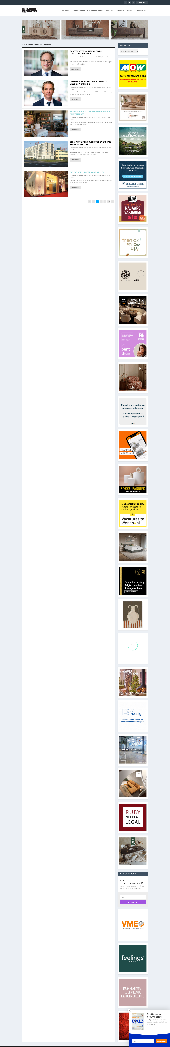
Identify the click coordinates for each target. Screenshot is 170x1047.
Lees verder (75, 71)
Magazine (109, 11)
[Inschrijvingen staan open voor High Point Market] (46, 125)
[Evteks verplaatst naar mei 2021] (46, 186)
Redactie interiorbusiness (86, 58)
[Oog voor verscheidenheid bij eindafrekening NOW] (46, 65)
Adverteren (120, 11)
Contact (130, 11)
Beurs (103, 119)
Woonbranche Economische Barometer (88, 11)
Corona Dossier (106, 58)
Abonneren (66, 11)
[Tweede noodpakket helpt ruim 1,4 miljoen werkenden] (46, 95)
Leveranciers (141, 11)
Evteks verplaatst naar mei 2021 (87, 174)
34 (109, 203)
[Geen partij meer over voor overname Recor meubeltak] (46, 155)
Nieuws (72, 60)
